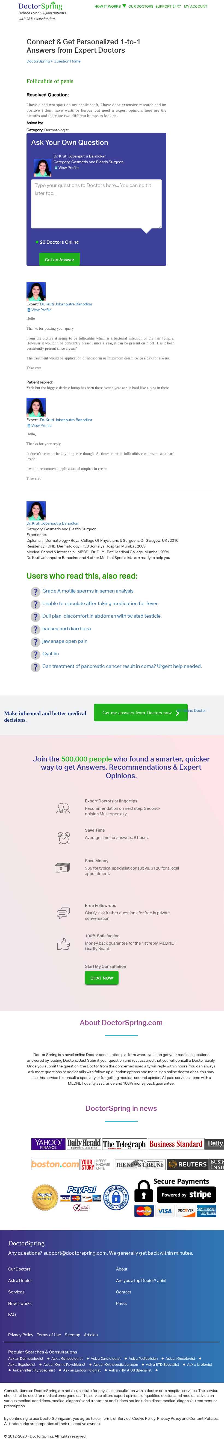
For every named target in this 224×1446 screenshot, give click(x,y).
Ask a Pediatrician (143, 1358)
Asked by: (34, 123)
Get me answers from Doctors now (137, 712)
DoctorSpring (26, 1243)
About (121, 1269)
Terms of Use (49, 1334)
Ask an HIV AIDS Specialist (130, 1370)
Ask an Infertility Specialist (34, 1370)
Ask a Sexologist (22, 1364)
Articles (91, 1334)
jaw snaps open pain (64, 641)
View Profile (68, 167)
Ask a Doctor (20, 1280)
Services (16, 1292)
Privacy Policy (20, 1334)
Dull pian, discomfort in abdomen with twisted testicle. (102, 616)
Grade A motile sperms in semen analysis (88, 591)
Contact (123, 1292)
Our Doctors (140, 6)
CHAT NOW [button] (101, 978)
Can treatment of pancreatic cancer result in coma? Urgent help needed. (122, 666)
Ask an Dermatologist (25, 1358)
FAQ (12, 1314)
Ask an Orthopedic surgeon (115, 1364)
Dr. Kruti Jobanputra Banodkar (80, 156)
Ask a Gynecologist (67, 1358)
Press (121, 1303)
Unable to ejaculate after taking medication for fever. (100, 603)
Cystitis (50, 653)
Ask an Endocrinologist (82, 1370)
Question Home (67, 61)
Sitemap (72, 1334)
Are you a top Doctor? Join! (141, 1280)
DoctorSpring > (40, 61)
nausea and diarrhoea (66, 628)
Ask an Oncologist (180, 1358)
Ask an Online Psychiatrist (64, 1364)
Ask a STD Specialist (162, 1364)
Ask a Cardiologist (106, 1358)
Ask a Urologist (199, 1364)
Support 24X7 (168, 6)
